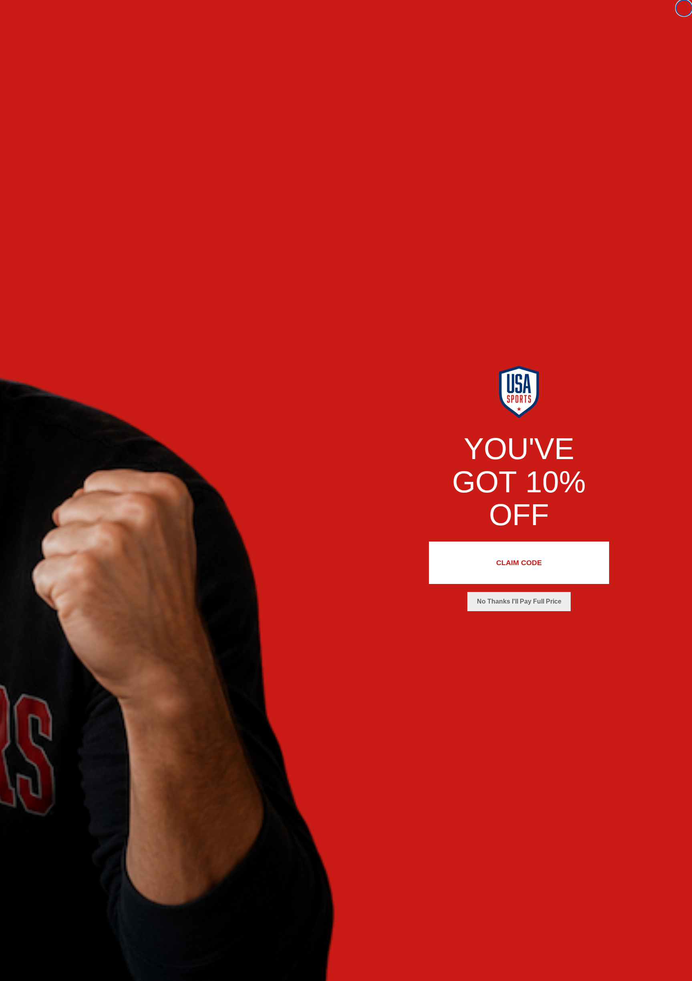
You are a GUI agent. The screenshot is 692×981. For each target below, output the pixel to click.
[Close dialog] (684, 8)
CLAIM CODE (519, 563)
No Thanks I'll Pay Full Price (519, 601)
